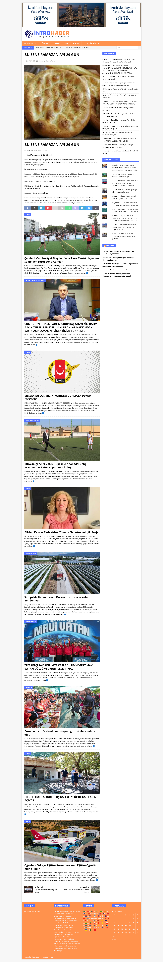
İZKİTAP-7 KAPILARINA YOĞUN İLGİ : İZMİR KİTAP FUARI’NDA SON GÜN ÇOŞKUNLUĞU (125, 227)
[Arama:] (127, 47)
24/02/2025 (31, 61)
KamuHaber (68, 934)
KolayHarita (58, 941)
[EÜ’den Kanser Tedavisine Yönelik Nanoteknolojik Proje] (62, 508)
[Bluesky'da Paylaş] (89, 208)
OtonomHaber (59, 914)
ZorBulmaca (73, 921)
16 (137, 925)
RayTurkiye (57, 937)
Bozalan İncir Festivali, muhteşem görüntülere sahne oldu (59, 732)
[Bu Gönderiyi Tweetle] (34, 208)
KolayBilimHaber (71, 948)
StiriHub (76, 932)
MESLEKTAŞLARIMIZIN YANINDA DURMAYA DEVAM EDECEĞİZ (57, 397)
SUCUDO (57, 911)
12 (122, 925)
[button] (62, 102)
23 (137, 929)
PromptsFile (63, 944)
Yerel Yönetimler (91, 43)
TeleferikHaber (75, 911)
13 (126, 925)
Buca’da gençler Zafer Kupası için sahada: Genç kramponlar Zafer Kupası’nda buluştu (55, 465)
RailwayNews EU (59, 948)
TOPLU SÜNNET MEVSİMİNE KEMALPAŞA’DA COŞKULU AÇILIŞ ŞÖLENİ (124, 236)
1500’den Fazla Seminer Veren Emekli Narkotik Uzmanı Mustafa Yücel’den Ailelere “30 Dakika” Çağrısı (125, 167)
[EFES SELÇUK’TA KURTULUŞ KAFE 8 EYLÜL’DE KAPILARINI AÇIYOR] (62, 773)
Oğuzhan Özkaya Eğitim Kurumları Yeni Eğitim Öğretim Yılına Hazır (60, 866)
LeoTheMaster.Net (70, 946)
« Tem (114, 939)
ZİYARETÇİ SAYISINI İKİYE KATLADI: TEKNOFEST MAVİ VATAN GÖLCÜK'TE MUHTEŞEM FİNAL (125, 183)
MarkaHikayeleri (74, 944)
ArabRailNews (58, 918)
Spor (66, 43)
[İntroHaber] (81, 25)
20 (126, 929)
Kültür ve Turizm (50, 61)
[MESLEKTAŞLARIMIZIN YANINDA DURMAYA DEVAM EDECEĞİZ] (62, 372)
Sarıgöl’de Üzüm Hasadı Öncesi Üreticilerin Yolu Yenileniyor (56, 598)
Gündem (44, 43)
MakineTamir (58, 939)
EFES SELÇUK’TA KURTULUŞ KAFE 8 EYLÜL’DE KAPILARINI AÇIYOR (60, 798)
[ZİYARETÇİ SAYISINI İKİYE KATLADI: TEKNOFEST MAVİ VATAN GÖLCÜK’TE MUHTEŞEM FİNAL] (62, 641)
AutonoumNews (59, 916)
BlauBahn (69, 916)
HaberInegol (58, 951)
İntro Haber (29, 43)
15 (133, 925)
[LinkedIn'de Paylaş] (41, 208)
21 (130, 929)
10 (114, 925)
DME (64, 941)
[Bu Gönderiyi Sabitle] (48, 208)
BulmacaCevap (59, 921)
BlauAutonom (68, 928)
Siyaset (76, 43)
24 (114, 933)
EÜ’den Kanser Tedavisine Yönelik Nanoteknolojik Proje (61, 532)
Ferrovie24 (68, 932)
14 (130, 925)
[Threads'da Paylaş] (95, 208)
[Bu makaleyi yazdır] (61, 208)
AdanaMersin (58, 928)
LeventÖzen (58, 923)
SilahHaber (58, 946)
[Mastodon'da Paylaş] (75, 208)
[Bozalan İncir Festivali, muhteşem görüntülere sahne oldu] (62, 707)
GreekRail (57, 930)
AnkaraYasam (68, 925)
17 (114, 929)
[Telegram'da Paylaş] (82, 208)
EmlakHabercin (68, 923)
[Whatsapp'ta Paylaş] (68, 208)
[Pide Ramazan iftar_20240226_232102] (62, 139)
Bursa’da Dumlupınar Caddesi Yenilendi (117, 270)
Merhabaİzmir (66, 930)
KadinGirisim (58, 925)
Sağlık (57, 43)
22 (133, 929)
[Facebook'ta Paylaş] (27, 208)
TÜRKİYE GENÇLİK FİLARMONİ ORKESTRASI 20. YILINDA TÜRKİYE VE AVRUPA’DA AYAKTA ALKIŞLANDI (125, 218)
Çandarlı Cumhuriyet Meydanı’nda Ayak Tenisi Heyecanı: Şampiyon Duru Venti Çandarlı (62, 259)
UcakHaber (66, 937)
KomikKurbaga (69, 939)
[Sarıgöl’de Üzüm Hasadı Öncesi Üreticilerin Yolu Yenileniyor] (62, 573)
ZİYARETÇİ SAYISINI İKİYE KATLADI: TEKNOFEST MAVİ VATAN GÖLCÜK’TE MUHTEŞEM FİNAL (58, 667)
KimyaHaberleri (70, 918)
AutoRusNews (72, 941)
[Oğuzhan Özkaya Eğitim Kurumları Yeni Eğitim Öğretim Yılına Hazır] (62, 841)
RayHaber (110, 246)
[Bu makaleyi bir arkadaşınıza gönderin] (55, 208)
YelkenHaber (58, 934)
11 (118, 925)
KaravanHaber (59, 932)
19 (122, 929)
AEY (66, 921)
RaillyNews (69, 914)
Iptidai (56, 944)
